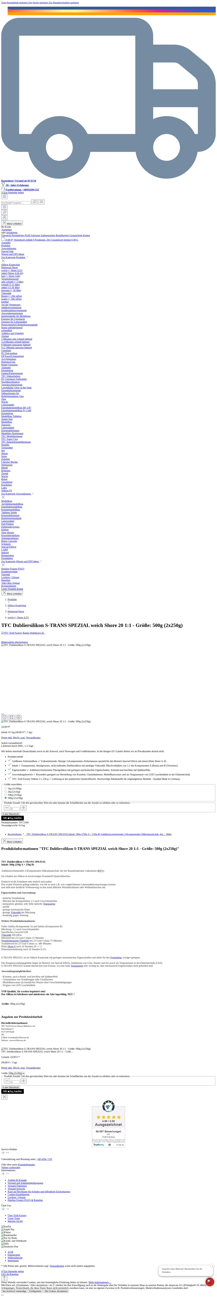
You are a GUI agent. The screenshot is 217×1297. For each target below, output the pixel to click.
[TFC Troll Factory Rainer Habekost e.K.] (108, 633)
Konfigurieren (35, 1291)
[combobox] (16, 202)
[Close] (2, 714)
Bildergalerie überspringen (14, 642)
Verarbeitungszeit (10, 940)
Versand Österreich (17, 1186)
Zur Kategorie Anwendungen (16, 493)
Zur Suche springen (38, 2)
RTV (100, 870)
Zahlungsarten (48, 235)
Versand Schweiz (16, 1188)
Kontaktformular (26, 1164)
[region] (108, 683)
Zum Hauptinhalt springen (14, 2)
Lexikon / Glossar (17, 1197)
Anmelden (6, 229)
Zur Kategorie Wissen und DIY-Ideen (20, 561)
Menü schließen (14, 224)
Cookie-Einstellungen (18, 1194)
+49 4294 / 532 (44, 1159)
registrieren (11, 232)
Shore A (11, 946)
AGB (10, 1252)
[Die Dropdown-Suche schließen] (41, 201)
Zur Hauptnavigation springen (64, 2)
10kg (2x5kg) (14, 794)
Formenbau (116, 957)
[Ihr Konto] (4, 217)
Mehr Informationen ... (99, 1282)
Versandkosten (57, 1266)
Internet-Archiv (15, 1221)
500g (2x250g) (15, 798)
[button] (209, 1282)
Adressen (36, 235)
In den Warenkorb (11, 814)
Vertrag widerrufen (10, 1167)
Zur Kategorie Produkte (13, 257)
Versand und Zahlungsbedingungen (25, 1183)
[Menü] (4, 196)
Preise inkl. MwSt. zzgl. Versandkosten (21, 737)
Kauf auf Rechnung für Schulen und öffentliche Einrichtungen (39, 1191)
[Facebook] (9, 8)
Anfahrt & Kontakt (17, 1180)
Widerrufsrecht (15, 1257)
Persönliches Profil (21, 235)
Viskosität (16, 912)
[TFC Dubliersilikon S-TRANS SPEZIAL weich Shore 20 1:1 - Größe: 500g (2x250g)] (46, 645)
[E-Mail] (9, 13)
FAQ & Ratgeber (10, 1274)
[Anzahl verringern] (7, 807)
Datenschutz (14, 1254)
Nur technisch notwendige (14, 1291)
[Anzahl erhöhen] (23, 807)
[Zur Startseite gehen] (12, 192)
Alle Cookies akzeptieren (56, 1291)
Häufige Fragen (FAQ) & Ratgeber (25, 1200)
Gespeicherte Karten (79, 235)
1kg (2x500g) (14, 788)
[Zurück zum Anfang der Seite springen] (4, 1278)
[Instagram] (9, 11)
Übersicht (6, 235)
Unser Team (14, 1218)
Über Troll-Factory (17, 1215)
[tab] (90, 834)
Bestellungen (62, 235)
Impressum (13, 1260)
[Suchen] (34, 201)
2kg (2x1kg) (14, 791)
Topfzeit (24, 940)
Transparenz (49, 903)
